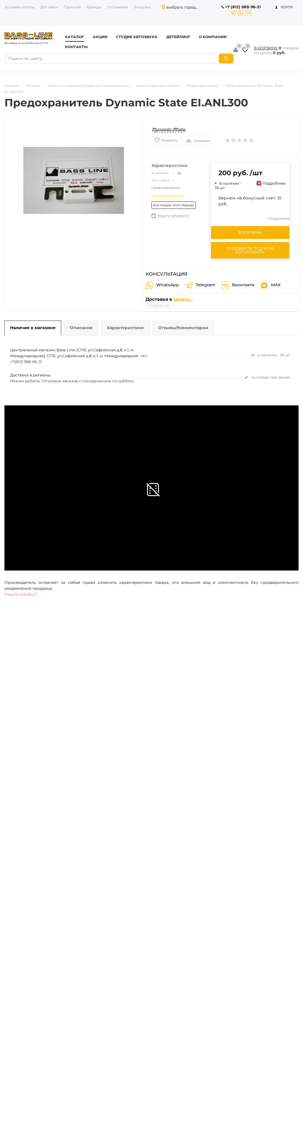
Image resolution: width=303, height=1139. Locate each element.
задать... (183, 299)
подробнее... (160, 305)
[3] (240, 140)
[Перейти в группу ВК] (248, 13)
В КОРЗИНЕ (266, 48)
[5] (251, 140)
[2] (234, 140)
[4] (246, 140)
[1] (228, 140)
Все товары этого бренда (173, 205)
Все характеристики (168, 196)
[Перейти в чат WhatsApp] (241, 13)
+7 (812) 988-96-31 (243, 6)
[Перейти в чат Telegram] (233, 13)
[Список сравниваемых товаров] (237, 52)
